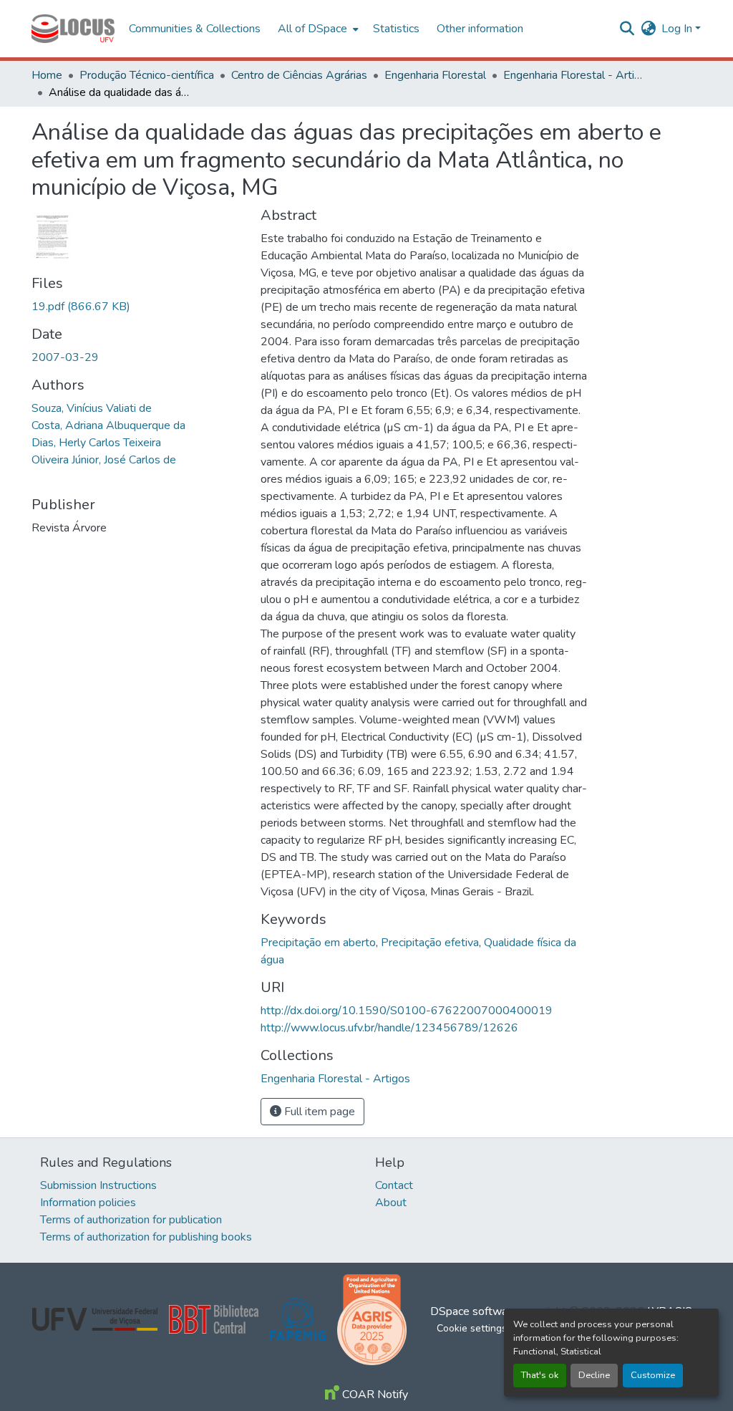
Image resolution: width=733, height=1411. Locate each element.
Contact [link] (394, 1185)
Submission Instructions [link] (98, 1185)
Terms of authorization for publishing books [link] (146, 1237)
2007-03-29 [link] (65, 357)
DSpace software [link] (474, 1311)
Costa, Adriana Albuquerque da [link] (108, 425)
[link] (137, 306)
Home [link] (46, 75)
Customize (653, 1375)
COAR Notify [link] (373, 1394)
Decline (594, 1375)
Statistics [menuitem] (396, 29)
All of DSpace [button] (312, 29)
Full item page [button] (318, 1111)
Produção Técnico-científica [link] (146, 75)
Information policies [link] (88, 1202)
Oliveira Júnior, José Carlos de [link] (103, 460)
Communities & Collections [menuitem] (195, 29)
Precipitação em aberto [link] (318, 942)
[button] (73, 28)
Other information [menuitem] (480, 29)
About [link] (391, 1202)
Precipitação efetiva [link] (430, 942)
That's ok (539, 1375)
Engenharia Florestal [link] (435, 75)
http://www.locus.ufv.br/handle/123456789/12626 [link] (389, 1028)
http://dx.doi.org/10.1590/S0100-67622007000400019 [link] (407, 1010)
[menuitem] (317, 28)
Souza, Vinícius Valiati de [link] (91, 408)
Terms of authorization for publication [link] (131, 1220)
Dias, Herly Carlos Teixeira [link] (96, 443)
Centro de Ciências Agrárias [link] (299, 75)
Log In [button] (678, 29)
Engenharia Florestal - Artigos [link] (574, 75)
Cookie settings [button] (472, 1328)
